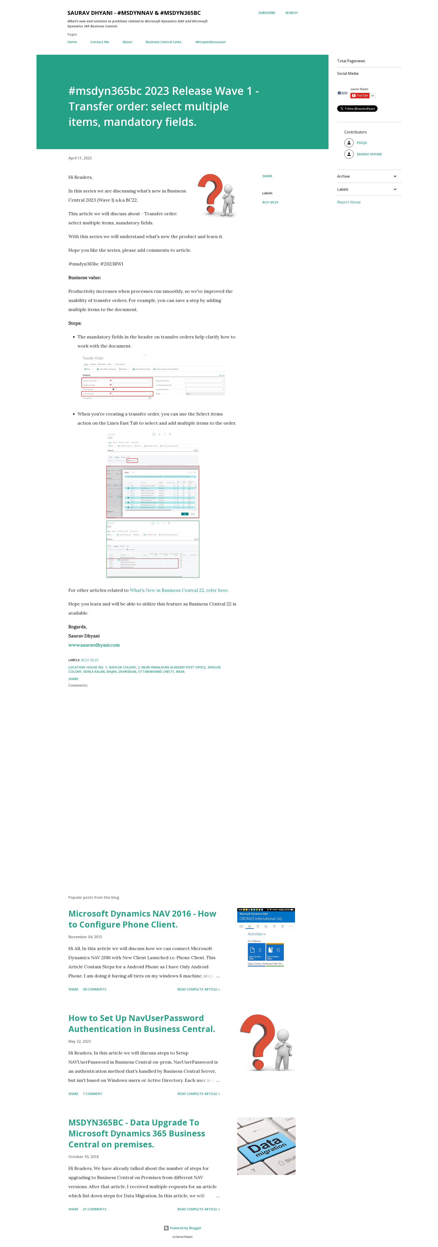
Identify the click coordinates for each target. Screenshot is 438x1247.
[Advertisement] (145, 838)
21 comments (94, 1209)
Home (72, 42)
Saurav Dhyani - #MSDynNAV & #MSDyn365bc (134, 12)
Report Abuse (349, 202)
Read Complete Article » (198, 989)
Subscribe (266, 12)
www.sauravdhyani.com (94, 645)
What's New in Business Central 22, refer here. (179, 590)
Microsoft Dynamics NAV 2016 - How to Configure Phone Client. (142, 919)
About (127, 42)
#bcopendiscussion (211, 42)
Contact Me (99, 42)
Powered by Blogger (185, 1228)
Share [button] (267, 176)
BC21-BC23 (270, 202)
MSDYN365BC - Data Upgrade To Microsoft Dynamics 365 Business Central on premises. (136, 1133)
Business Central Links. (164, 42)
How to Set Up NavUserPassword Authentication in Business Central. (141, 1023)
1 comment (93, 1093)
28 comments (94, 989)
